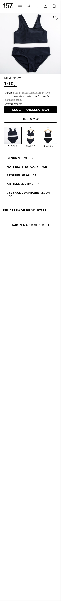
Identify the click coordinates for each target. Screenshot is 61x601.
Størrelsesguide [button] (22, 175)
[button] (20, 5)
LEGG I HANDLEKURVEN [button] (30, 110)
